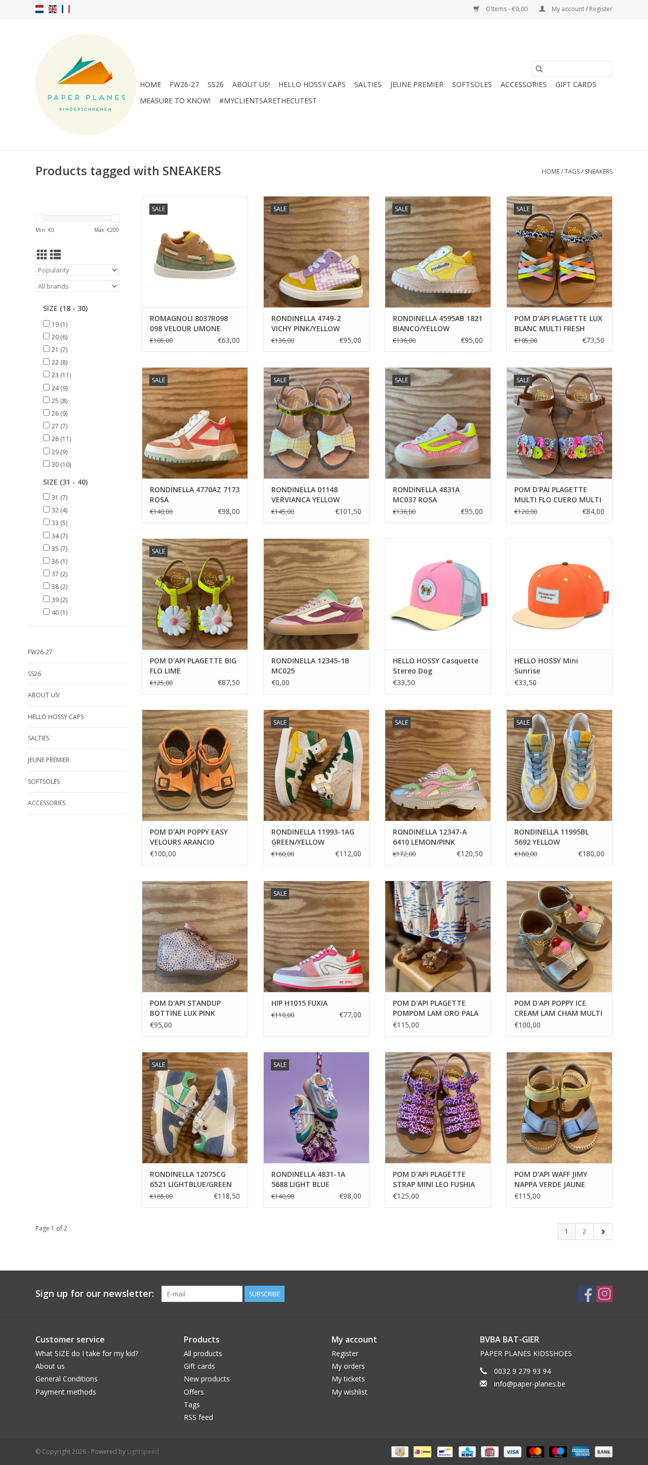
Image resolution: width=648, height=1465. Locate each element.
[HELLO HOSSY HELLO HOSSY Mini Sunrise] (559, 594)
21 (59, 349)
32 (59, 510)
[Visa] (511, 1451)
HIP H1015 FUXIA (299, 1003)
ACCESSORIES (524, 84)
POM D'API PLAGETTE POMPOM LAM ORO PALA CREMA (435, 1008)
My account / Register (581, 9)
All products (203, 1353)
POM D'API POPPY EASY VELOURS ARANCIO (189, 837)
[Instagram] (604, 1294)
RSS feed (198, 1417)
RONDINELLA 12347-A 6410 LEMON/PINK (430, 837)
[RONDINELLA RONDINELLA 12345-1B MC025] (316, 594)
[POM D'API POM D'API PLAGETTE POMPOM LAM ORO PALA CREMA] (438, 936)
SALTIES (368, 84)
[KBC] (466, 1451)
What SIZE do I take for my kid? (86, 1353)
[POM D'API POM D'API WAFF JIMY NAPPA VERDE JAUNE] (559, 1107)
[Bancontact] (444, 1451)
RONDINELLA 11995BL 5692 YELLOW (551, 837)
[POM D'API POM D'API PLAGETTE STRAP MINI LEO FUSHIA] (438, 1107)
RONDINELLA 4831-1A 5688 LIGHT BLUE (308, 1179)
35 (59, 548)
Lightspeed (143, 1451)
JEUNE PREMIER (416, 84)
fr (66, 9)
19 (59, 324)
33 (59, 523)
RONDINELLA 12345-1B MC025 (310, 666)
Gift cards (575, 84)
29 (59, 452)
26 (59, 413)
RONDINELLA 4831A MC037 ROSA (426, 494)
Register (345, 1353)
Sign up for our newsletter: (94, 1293)
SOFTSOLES (472, 84)
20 (59, 337)
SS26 (216, 84)
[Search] (539, 69)
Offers (194, 1392)
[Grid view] (42, 255)
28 (61, 438)
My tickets (348, 1378)
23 (61, 375)
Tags (572, 171)
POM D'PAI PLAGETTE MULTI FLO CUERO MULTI (557, 494)
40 (59, 612)
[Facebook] (586, 1294)
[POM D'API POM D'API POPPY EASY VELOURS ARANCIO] (195, 765)
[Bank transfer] (602, 1451)
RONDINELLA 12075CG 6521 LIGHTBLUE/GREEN (191, 1179)
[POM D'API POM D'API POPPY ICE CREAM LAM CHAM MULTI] (559, 936)
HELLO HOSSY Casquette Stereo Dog (435, 666)
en (53, 9)
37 (59, 574)
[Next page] (602, 1231)
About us (50, 1366)
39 (59, 600)
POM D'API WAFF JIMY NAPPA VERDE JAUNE (550, 1179)
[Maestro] (557, 1451)
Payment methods (65, 1392)
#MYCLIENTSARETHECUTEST (268, 100)
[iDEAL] (421, 1451)
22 (59, 362)
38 (59, 586)
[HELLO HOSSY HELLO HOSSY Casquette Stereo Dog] (438, 594)
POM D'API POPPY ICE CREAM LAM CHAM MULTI (558, 1008)
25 (59, 401)
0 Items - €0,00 (506, 9)
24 (59, 388)
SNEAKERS (599, 171)
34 (59, 536)
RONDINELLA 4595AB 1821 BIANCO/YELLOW (437, 323)
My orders (348, 1366)
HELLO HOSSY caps (312, 84)
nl (39, 9)
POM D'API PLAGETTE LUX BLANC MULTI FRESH (558, 323)
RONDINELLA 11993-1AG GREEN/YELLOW (312, 837)
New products (207, 1378)
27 (59, 426)
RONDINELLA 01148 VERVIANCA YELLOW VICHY (305, 495)
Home (150, 84)
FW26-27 (184, 84)
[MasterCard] (534, 1451)
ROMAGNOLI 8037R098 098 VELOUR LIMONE (189, 323)
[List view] (55, 255)
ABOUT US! (251, 84)
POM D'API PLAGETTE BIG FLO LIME (193, 666)
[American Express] (580, 1451)
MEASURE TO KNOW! (175, 100)
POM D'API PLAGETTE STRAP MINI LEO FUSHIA (434, 1179)
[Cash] (399, 1451)
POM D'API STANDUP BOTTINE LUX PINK (185, 1008)
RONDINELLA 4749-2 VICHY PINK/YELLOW (306, 323)
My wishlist (350, 1392)
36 (59, 561)
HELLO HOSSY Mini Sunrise (546, 666)
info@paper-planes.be (529, 1384)
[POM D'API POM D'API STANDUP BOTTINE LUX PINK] (195, 936)
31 (59, 497)
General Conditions (66, 1378)
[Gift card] (488, 1451)
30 (61, 464)
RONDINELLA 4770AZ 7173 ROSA (194, 494)
